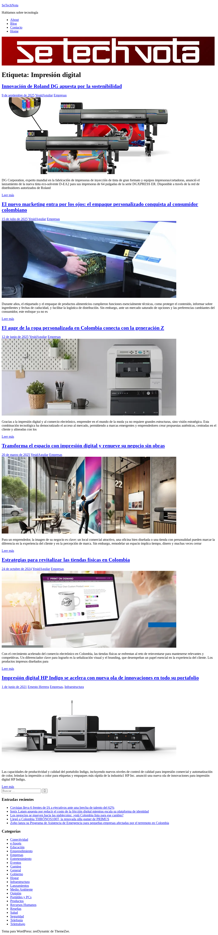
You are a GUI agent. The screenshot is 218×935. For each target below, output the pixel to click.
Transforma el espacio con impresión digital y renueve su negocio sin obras (83, 445)
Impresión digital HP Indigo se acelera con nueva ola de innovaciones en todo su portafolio (100, 678)
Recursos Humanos (23, 905)
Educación (17, 847)
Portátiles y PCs (21, 897)
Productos (17, 901)
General (15, 870)
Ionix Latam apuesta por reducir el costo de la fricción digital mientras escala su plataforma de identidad (79, 811)
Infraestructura (74, 687)
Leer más (8, 195)
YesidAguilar (44, 95)
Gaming (15, 866)
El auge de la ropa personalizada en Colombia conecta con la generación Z (83, 328)
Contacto (16, 27)
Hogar (14, 878)
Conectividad (19, 839)
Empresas (60, 95)
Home (14, 31)
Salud (14, 912)
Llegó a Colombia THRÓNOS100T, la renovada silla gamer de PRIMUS (59, 819)
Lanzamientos (19, 885)
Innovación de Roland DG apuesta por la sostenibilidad (62, 86)
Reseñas (15, 908)
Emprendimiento (21, 851)
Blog (13, 23)
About (14, 20)
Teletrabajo (17, 924)
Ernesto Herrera (38, 687)
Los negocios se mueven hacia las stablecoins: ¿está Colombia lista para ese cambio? (66, 815)
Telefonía (16, 920)
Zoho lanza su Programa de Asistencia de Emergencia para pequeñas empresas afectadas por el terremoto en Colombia (89, 823)
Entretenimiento (21, 859)
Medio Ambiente (21, 889)
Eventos (15, 862)
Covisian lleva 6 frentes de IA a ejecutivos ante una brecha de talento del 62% (62, 807)
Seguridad (17, 916)
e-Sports (15, 843)
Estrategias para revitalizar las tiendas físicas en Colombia (66, 560)
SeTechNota (10, 5)
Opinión (15, 893)
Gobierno (16, 874)
